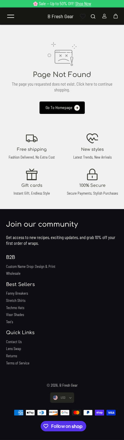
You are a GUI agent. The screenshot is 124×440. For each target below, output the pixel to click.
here (89, 84)
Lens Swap (13, 348)
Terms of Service (17, 363)
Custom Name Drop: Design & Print (30, 266)
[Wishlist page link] (83, 16)
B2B (10, 257)
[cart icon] (116, 16)
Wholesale (13, 273)
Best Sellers (20, 284)
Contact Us (14, 341)
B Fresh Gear (68, 385)
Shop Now (83, 3)
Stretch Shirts (15, 300)
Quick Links (20, 332)
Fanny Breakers (17, 293)
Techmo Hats (15, 307)
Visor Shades (15, 314)
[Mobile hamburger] (10, 16)
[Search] (93, 16)
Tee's (9, 321)
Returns (11, 355)
